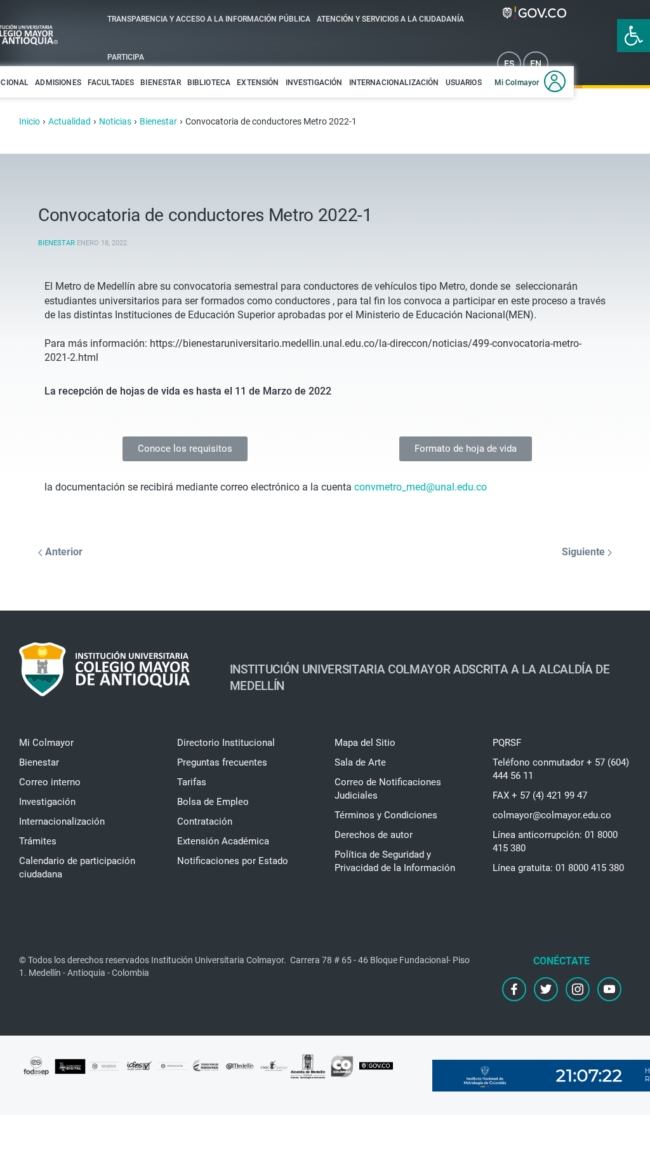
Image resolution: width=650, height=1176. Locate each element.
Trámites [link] (37, 841)
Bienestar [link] (160, 82)
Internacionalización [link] (394, 82)
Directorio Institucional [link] (226, 742)
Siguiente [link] (584, 552)
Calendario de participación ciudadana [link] (77, 867)
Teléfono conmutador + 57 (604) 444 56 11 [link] (561, 769)
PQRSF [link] (507, 742)
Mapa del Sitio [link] (365, 742)
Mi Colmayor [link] (517, 82)
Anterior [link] (63, 552)
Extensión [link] (258, 82)
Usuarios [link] (464, 82)
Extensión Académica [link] (223, 841)
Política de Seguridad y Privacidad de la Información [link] (395, 861)
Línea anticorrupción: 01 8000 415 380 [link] (555, 841)
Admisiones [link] (58, 82)
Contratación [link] (204, 821)
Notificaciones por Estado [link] (232, 861)
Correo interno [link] (50, 782)
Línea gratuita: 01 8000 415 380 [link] (558, 868)
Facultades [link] (111, 82)
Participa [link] (125, 57)
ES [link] (509, 63)
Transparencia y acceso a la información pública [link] (208, 19)
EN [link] (535, 63)
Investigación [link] (314, 82)
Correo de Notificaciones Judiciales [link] (388, 788)
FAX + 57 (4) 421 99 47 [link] (540, 795)
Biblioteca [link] (209, 82)
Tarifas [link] (191, 782)
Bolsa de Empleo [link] (213, 802)
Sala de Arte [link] (360, 762)
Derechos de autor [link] (374, 835)
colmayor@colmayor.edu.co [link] (552, 815)
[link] (633, 35)
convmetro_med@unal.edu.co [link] (420, 487)
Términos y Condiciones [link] (386, 815)
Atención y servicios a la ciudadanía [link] (390, 19)
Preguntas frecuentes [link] (222, 762)
